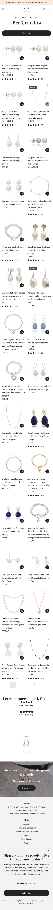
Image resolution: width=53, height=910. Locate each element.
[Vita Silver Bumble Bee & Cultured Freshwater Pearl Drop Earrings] (14, 559)
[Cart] (50, 9)
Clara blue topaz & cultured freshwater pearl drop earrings (38, 250)
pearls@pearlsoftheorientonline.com (30, 813)
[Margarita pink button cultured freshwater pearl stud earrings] (39, 142)
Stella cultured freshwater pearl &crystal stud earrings (38, 576)
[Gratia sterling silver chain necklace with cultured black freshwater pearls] (39, 649)
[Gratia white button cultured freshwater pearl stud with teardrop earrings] (14, 277)
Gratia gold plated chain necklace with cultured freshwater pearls (12, 436)
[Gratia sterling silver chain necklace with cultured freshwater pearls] (39, 96)
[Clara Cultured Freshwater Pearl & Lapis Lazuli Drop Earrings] (39, 417)
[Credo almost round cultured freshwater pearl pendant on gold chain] (39, 603)
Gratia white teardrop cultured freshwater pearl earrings (12, 160)
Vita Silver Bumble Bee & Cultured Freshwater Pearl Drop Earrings (12, 578)
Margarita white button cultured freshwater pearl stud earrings (12, 68)
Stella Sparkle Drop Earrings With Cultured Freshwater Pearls (13, 668)
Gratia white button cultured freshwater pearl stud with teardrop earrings (13, 296)
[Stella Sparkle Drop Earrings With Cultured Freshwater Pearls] (14, 649)
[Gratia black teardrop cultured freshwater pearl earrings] (39, 324)
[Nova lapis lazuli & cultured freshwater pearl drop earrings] (14, 512)
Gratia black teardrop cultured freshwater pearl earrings (37, 342)
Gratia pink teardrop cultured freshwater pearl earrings (39, 388)
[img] (26, 702)
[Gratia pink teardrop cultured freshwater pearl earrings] (39, 371)
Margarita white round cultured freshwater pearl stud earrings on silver (12, 114)
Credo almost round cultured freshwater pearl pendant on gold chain (37, 621)
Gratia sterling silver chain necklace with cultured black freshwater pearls (39, 668)
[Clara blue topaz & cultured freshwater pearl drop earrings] (39, 231)
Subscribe (26, 893)
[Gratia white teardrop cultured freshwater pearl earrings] (14, 142)
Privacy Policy (41, 901)
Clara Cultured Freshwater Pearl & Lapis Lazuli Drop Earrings (38, 436)
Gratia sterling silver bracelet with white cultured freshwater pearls (39, 204)
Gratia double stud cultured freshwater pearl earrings (13, 202)
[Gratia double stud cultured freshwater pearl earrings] (14, 185)
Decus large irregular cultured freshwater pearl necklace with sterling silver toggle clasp (13, 623)
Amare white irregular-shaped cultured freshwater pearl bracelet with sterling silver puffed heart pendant (38, 533)
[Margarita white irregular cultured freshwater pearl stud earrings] (39, 50)
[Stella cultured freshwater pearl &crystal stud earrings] (39, 559)
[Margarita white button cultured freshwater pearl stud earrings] (14, 50)
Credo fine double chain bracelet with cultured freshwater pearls (12, 482)
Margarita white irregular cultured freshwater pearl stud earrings (37, 68)
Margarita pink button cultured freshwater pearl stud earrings (37, 160)
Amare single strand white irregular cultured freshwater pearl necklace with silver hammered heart (13, 344)
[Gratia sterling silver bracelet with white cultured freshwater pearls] (39, 185)
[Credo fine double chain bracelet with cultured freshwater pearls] (14, 463)
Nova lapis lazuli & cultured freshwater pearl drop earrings (13, 531)
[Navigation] (2, 9)
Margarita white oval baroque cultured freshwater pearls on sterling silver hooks (39, 298)
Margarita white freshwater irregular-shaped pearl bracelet (13, 250)
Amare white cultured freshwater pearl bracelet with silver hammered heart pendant (13, 391)
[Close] (48, 850)
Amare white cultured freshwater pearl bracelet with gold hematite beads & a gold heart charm (38, 484)
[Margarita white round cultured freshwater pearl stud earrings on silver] (14, 96)
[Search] (44, 9)
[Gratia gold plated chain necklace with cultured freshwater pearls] (14, 417)
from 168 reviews (26, 705)
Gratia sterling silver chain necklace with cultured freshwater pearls (38, 114)
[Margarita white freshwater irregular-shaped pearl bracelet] (14, 231)
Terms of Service (24, 903)
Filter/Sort (26, 33)
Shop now (26, 788)
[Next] (40, 684)
